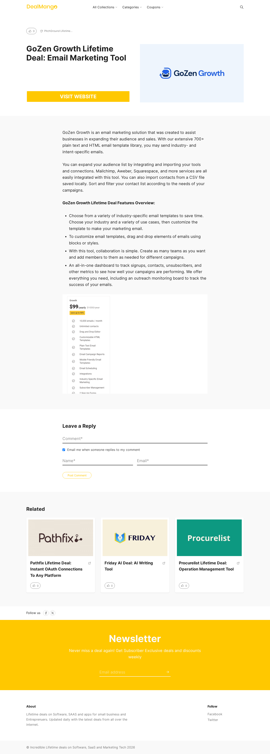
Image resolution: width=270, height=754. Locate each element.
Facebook (215, 714)
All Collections (103, 7)
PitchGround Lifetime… (58, 30)
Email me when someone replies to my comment (103, 450)
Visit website (78, 96)
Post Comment (77, 475)
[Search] (242, 7)
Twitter (213, 720)
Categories (130, 7)
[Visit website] (90, 571)
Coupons (153, 7)
